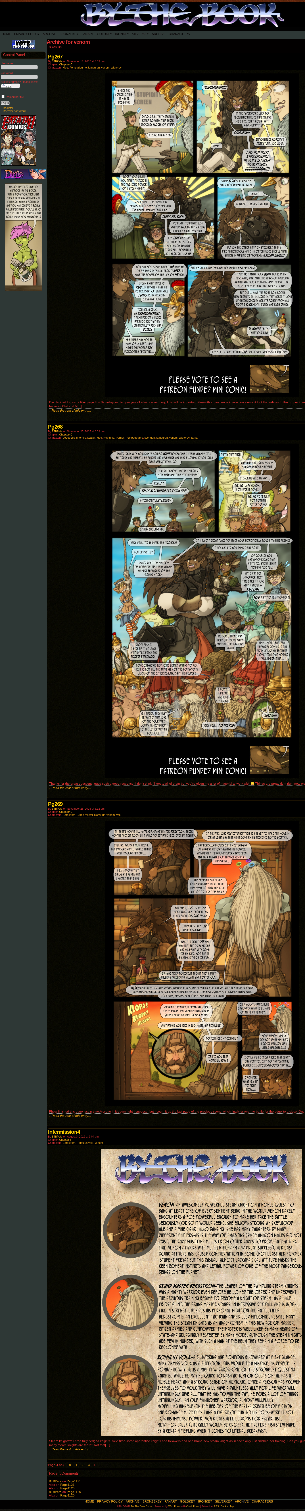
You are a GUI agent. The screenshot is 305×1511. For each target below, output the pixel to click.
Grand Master (85, 815)
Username (7, 63)
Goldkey (104, 34)
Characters (179, 34)
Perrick (120, 437)
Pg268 (55, 427)
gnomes (81, 437)
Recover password (14, 111)
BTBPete (57, 61)
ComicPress (193, 1506)
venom (105, 67)
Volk (118, 815)
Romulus (99, 815)
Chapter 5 (65, 1139)
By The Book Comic (142, 1506)
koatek (91, 437)
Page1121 (74, 1481)
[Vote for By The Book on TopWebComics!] (23, 47)
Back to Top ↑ (228, 1506)
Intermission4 (64, 1132)
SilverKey (140, 34)
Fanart (87, 34)
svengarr (149, 437)
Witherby (116, 67)
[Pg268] (202, 777)
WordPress (174, 1506)
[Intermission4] (201, 1434)
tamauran (94, 67)
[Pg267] (202, 396)
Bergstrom (69, 815)
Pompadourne (78, 67)
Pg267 (55, 57)
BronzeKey (68, 34)
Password (7, 73)
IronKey (122, 34)
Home (6, 34)
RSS (216, 1506)
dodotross (69, 437)
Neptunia (109, 437)
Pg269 (55, 804)
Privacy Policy (27, 34)
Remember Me (14, 97)
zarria (194, 437)
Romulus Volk (85, 1142)
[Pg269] (202, 1105)
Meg (65, 67)
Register (8, 108)
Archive (49, 34)
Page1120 (67, 1488)
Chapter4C (66, 64)
